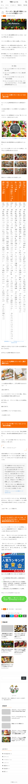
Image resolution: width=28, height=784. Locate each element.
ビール (6, 756)
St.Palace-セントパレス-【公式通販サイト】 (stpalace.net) (14, 138)
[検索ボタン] (26, 2)
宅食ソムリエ (14, 2)
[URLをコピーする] (25, 616)
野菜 (4, 15)
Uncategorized (8, 753)
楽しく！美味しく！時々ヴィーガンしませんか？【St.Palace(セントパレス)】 (14, 598)
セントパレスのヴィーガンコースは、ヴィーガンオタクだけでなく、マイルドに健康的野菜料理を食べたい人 (15, 82)
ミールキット (7, 759)
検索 (24, 678)
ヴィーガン (11, 609)
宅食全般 (6, 768)
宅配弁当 (6, 765)
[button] (3, 616)
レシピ (6, 762)
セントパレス (18, 609)
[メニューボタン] (2, 2)
